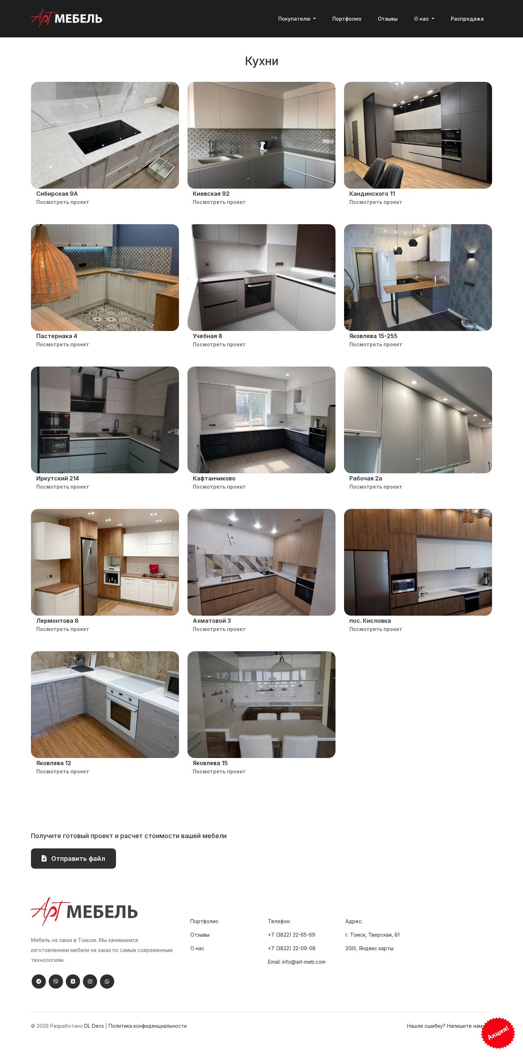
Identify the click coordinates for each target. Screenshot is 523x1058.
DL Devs (94, 1026)
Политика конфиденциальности (148, 1026)
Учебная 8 (207, 335)
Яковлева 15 (210, 763)
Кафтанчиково (214, 478)
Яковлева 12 (53, 763)
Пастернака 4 (56, 335)
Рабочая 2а (365, 478)
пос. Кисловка (370, 620)
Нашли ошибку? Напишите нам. (445, 1026)
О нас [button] (422, 19)
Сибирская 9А (57, 193)
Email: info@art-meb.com (297, 962)
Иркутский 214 (57, 478)
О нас (197, 948)
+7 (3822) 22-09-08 (292, 948)
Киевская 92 (211, 193)
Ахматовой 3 (212, 620)
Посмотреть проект (62, 202)
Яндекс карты (376, 948)
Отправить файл (77, 858)
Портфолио (346, 19)
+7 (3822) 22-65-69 (291, 935)
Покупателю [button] (295, 19)
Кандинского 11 (372, 193)
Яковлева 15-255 (373, 335)
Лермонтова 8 (57, 620)
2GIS (350, 948)
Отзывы (388, 19)
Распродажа (467, 19)
